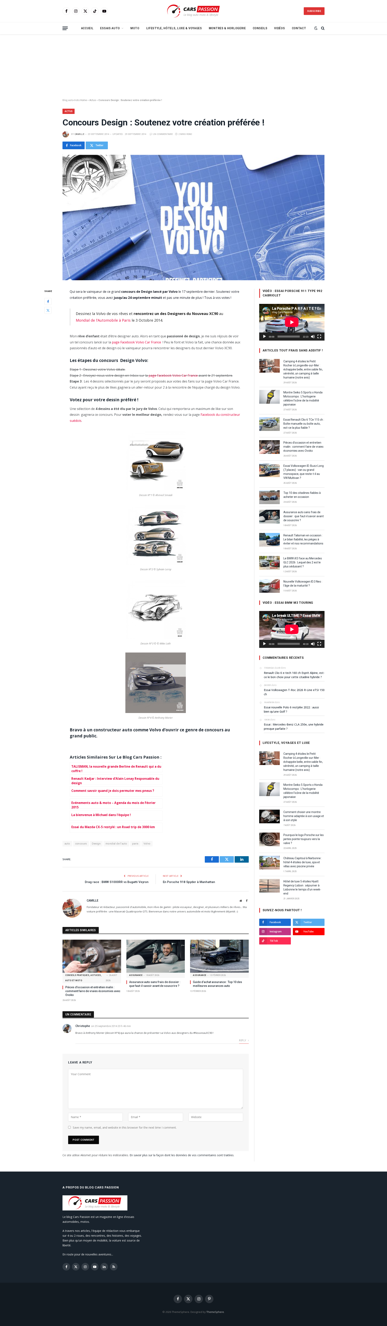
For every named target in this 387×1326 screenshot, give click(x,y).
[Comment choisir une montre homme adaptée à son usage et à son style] (269, 816)
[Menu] (65, 28)
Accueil (87, 28)
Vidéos (279, 28)
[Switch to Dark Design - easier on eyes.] (315, 28)
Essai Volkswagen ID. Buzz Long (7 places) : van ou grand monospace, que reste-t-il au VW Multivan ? (303, 472)
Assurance (136, 975)
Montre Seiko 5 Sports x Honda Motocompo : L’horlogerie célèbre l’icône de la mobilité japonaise (302, 398)
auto (67, 843)
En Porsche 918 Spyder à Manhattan (189, 882)
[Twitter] (48, 310)
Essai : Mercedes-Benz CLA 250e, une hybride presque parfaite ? (294, 726)
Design (96, 843)
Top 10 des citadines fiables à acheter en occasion (302, 494)
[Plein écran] (319, 337)
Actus (92, 100)
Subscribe (314, 11)
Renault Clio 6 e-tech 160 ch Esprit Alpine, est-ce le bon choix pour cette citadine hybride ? (294, 675)
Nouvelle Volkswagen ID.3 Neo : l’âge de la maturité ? (302, 583)
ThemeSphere (215, 1312)
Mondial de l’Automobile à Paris (103, 320)
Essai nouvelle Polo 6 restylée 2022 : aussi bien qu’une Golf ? (291, 709)
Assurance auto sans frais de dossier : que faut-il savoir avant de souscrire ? (154, 983)
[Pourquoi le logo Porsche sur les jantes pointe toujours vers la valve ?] (269, 839)
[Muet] (313, 337)
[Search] (322, 28)
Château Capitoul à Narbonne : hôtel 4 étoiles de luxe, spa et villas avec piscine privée (302, 862)
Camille (79, 134)
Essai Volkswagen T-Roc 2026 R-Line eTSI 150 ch (294, 692)
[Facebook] (48, 301)
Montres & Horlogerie (227, 28)
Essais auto (110, 28)
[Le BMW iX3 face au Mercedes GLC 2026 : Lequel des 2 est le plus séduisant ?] (269, 563)
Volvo (147, 843)
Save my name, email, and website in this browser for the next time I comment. (125, 1127)
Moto (134, 28)
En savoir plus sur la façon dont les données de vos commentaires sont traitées (182, 1155)
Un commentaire (163, 134)
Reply (243, 1040)
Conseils (260, 28)
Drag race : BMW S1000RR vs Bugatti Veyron (117, 882)
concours (81, 843)
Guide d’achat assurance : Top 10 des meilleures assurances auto (217, 983)
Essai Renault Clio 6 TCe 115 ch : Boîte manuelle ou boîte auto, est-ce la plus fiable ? (303, 423)
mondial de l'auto (116, 843)
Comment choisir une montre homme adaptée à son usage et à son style (303, 816)
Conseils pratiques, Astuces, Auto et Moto (83, 978)
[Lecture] (264, 337)
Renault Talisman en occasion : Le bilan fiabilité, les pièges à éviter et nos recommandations (303, 539)
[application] (292, 322)
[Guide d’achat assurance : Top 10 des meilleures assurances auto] (219, 956)
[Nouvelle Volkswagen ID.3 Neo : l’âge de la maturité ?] (269, 586)
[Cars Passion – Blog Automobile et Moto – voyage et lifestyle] (193, 11)
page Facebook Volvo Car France (136, 342)
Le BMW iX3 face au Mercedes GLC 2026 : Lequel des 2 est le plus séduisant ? (302, 562)
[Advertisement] (193, 66)
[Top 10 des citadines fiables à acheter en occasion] (269, 497)
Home (83, 100)
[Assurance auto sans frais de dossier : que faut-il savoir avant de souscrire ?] (155, 956)
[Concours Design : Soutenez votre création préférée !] (193, 217)
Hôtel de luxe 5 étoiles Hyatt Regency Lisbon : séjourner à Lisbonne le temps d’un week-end (302, 887)
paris (135, 843)
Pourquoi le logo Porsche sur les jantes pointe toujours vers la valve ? (303, 839)
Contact (299, 28)
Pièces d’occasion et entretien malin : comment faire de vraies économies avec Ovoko (92, 991)
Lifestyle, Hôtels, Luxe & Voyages (174, 28)
